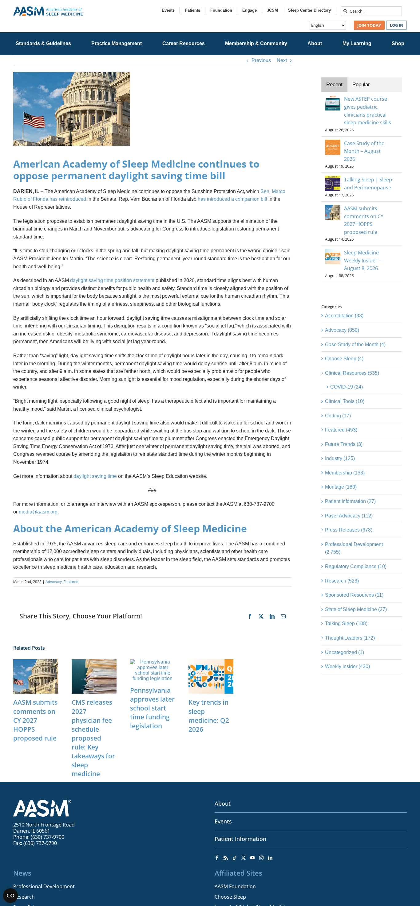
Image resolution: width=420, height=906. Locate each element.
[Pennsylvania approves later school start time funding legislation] (152, 661)
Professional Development (44, 886)
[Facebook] (217, 858)
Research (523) (342, 580)
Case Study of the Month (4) (355, 344)
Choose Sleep (230, 896)
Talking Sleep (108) (346, 623)
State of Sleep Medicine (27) (356, 609)
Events (223, 821)
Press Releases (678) (348, 529)
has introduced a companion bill (232, 199)
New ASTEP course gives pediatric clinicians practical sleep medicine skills (367, 110)
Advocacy (53, 582)
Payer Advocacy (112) (349, 515)
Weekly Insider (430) (347, 666)
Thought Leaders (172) (350, 638)
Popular (361, 84)
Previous (261, 60)
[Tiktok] (234, 858)
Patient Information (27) (350, 501)
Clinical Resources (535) (352, 373)
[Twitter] (243, 858)
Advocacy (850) (342, 330)
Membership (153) (345, 472)
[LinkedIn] (270, 858)
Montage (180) (341, 487)
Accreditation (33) (344, 315)
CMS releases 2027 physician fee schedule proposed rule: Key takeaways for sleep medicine (93, 738)
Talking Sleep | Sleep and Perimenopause (368, 183)
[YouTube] (252, 858)
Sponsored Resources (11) (354, 595)
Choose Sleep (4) (344, 358)
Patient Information (240, 838)
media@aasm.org (38, 511)
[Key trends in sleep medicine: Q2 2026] (210, 661)
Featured (70, 582)
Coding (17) (338, 415)
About (223, 803)
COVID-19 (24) (346, 386)
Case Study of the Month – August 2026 (364, 151)
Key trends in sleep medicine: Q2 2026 (208, 715)
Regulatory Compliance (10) (355, 566)
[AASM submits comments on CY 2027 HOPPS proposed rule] (35, 661)
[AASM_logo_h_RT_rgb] (48, 8)
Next (282, 60)
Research (24, 896)
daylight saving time (95, 476)
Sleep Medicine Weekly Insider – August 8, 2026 (362, 260)
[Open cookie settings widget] (10, 895)
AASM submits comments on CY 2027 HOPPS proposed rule (35, 720)
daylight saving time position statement (112, 280)
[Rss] (226, 858)
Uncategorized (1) (344, 652)
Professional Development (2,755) (354, 548)
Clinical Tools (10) (344, 401)
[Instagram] (261, 858)
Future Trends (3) (344, 444)
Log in (396, 25)
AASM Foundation (235, 886)
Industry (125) (340, 458)
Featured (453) (341, 429)
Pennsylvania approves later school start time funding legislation (152, 708)
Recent (334, 84)
